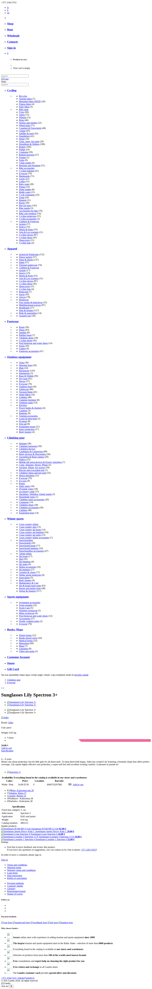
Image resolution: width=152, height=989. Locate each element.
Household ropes (27, 497)
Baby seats (24, 184)
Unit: (3, 727)
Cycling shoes (25, 237)
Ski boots (23, 556)
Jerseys (22, 227)
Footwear (13, 321)
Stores (11, 663)
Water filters (24, 394)
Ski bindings (25, 561)
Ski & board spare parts (30, 585)
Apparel (12, 248)
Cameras (23, 410)
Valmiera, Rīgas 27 (17, 793)
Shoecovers (24, 240)
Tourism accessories (28, 416)
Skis (21, 559)
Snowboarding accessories (31, 551)
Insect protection (26, 429)
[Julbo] (5, 717)
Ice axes (23, 481)
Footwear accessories (29, 351)
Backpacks (24, 370)
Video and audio (26, 651)
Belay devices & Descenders (32, 454)
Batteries (23, 413)
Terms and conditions (17, 865)
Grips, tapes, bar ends (29, 141)
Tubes (22, 115)
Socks (22, 294)
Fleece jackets (25, 257)
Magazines (24, 643)
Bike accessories (26, 168)
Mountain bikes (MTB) (30, 101)
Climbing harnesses (28, 446)
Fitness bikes (25, 104)
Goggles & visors (27, 572)
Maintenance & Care (28, 583)
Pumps (22, 187)
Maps (21, 646)
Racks (22, 203)
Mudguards (24, 176)
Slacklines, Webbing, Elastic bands (35, 494)
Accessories (24, 618)
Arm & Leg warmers (29, 232)
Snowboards (25, 543)
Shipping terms (14, 867)
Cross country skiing (28, 524)
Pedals (22, 149)
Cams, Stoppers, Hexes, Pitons (33, 465)
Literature (23, 648)
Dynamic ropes (26, 489)
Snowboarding (26, 540)
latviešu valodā (81, 675)
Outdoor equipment (19, 357)
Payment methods (15, 883)
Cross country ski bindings (31, 532)
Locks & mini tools (28, 418)
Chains (22, 131)
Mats (21, 368)
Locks (22, 179)
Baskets (22, 200)
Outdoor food (25, 386)
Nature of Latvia (15, 894)
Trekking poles (26, 402)
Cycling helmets (26, 171)
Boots (21, 327)
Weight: (4, 732)
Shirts (21, 262)
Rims (21, 120)
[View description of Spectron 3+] (14, 772)
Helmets (23, 443)
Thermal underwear (28, 265)
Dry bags (23, 378)
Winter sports (15, 518)
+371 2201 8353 (88, 849)
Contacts (12, 41)
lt (7, 10)
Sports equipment (18, 596)
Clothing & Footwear (29, 221)
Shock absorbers (26, 475)
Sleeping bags (25, 365)
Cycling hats (25, 243)
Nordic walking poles (29, 621)
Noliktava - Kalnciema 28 (21, 798)
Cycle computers (27, 195)
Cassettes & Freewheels (30, 128)
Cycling (11, 90)
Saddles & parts (26, 133)
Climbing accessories (29, 507)
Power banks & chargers (30, 408)
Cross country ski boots (30, 529)
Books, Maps (15, 629)
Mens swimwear (26, 613)
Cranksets (23, 152)
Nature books (25, 635)
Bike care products (28, 213)
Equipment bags (26, 513)
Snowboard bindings (28, 548)
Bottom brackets (26, 155)
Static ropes (24, 486)
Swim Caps (24, 608)
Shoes (22, 330)
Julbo (10, 722)
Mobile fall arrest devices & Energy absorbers (40, 462)
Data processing (14, 875)
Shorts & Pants (26, 229)
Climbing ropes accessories (31, 499)
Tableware (24, 389)
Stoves (22, 381)
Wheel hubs (24, 125)
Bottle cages (24, 192)
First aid (23, 424)
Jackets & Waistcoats (29, 254)
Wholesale (13, 35)
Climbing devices (27, 449)
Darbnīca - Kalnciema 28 (21, 801)
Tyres (21, 112)
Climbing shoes (26, 338)
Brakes (22, 147)
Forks (21, 160)
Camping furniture (27, 400)
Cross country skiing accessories (34, 537)
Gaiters (22, 348)
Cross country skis (27, 527)
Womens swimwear (28, 610)
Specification (7, 750)
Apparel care (25, 315)
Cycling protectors (27, 216)
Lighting (23, 397)
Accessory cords (26, 491)
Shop (10, 23)
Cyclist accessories (28, 219)
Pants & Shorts (26, 259)
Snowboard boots (27, 545)
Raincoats (23, 291)
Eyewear (23, 173)
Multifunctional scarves (30, 305)
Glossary (11, 888)
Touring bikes (25, 99)
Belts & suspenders (28, 313)
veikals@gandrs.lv (26, 978)
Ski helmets (24, 569)
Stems (22, 139)
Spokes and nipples (28, 123)
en (8, 13)
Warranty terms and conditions (21, 870)
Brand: (4, 722)
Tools (21, 197)
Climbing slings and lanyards (32, 473)
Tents (21, 362)
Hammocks (24, 373)
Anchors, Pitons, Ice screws (32, 467)
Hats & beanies (26, 310)
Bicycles (23, 96)
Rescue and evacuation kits (31, 470)
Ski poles (23, 564)
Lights (22, 181)
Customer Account (18, 657)
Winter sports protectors (30, 575)
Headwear (24, 299)
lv (8, 7)
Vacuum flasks (26, 392)
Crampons (24, 502)
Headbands (24, 307)
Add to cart (6, 748)
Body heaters (25, 432)
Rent (10, 29)
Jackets (22, 224)
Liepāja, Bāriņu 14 (17, 796)
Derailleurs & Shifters (29, 144)
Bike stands (24, 208)
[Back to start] (5, 79)
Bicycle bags (25, 205)
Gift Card (13, 669)
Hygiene (23, 421)
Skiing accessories (27, 567)
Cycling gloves (26, 235)
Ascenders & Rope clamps (31, 457)
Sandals (22, 332)
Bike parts (23, 109)
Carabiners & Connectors (31, 451)
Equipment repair (27, 426)
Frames (22, 157)
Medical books (26, 640)
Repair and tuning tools (30, 588)
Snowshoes (24, 577)
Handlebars (24, 136)
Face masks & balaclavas (30, 302)
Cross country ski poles (30, 535)
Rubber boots (25, 335)
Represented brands (16, 891)
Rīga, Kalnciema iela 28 (22, 790)
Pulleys (22, 459)
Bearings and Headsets (29, 165)
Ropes (22, 483)
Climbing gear (16, 437)
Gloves (22, 297)
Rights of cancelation (17, 878)
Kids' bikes (24, 107)
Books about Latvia (28, 638)
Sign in (4, 860)
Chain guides (25, 163)
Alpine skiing (25, 553)
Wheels (22, 117)
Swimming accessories (29, 602)
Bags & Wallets (26, 376)
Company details (15, 886)
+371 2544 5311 (9, 978)
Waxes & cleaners (27, 591)
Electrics (23, 405)
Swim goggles (25, 605)
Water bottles (25, 189)
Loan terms (12, 873)
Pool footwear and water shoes (33, 343)
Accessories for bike (28, 211)
